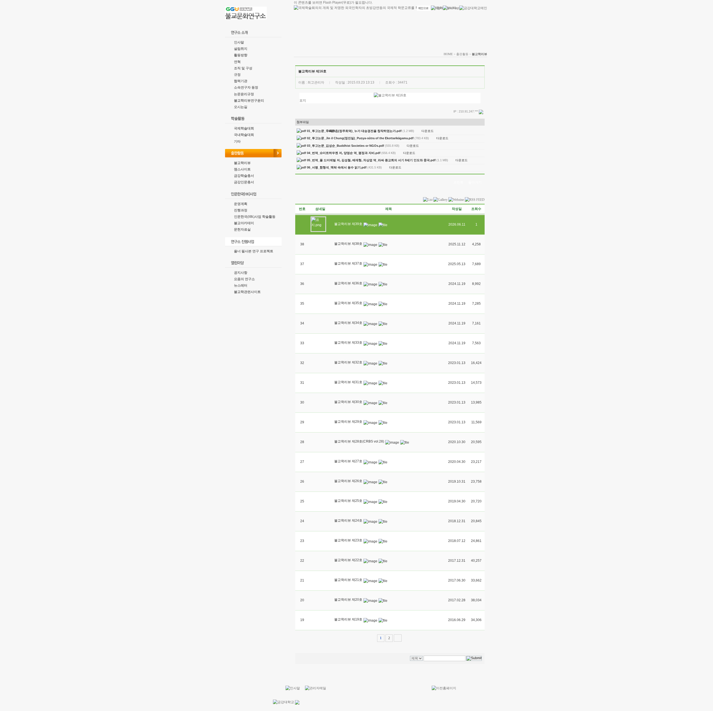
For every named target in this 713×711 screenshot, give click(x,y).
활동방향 (240, 55)
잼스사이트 (242, 169)
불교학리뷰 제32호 (348, 362)
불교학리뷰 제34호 (348, 323)
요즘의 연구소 (244, 279)
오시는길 (240, 107)
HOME (448, 54)
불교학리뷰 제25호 (348, 501)
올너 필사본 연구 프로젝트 (253, 251)
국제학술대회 (244, 128)
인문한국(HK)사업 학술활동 (254, 217)
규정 (237, 75)
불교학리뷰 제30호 (348, 402)
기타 (237, 141)
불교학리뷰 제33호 (348, 342)
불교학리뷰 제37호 (348, 263)
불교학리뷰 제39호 (348, 224)
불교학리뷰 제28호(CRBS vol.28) (359, 441)
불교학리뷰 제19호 (348, 619)
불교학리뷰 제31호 (348, 382)
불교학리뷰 (242, 163)
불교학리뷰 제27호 (348, 461)
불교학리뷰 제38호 (348, 244)
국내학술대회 (244, 135)
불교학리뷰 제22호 (348, 560)
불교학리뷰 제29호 (348, 422)
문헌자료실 (242, 229)
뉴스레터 (240, 285)
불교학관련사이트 (247, 292)
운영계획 (240, 204)
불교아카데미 (244, 223)
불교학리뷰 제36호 (348, 283)
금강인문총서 (244, 182)
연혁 (237, 62)
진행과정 (240, 210)
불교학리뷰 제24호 (348, 520)
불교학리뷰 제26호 (348, 481)
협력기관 (240, 81)
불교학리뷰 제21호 (348, 580)
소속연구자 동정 (246, 87)
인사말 (239, 42)
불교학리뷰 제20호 (348, 600)
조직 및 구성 (243, 68)
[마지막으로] (398, 638)
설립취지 (240, 49)
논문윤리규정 (244, 94)
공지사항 (240, 273)
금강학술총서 (244, 176)
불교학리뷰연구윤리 (249, 100)
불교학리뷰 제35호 (348, 303)
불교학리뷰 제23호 (348, 540)
